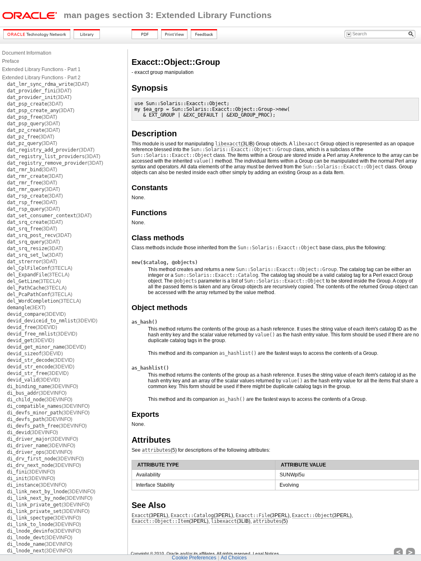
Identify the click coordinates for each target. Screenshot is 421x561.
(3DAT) (48, 84)
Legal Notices (266, 553)
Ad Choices (234, 558)
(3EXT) (26, 307)
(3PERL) (150, 515)
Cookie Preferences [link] (194, 558)
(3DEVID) (36, 314)
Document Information (26, 53)
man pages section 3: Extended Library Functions (168, 15)
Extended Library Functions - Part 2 (41, 77)
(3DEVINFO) (42, 386)
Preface (10, 61)
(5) (159, 450)
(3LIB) (234, 144)
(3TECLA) (39, 268)
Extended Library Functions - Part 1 (41, 69)
